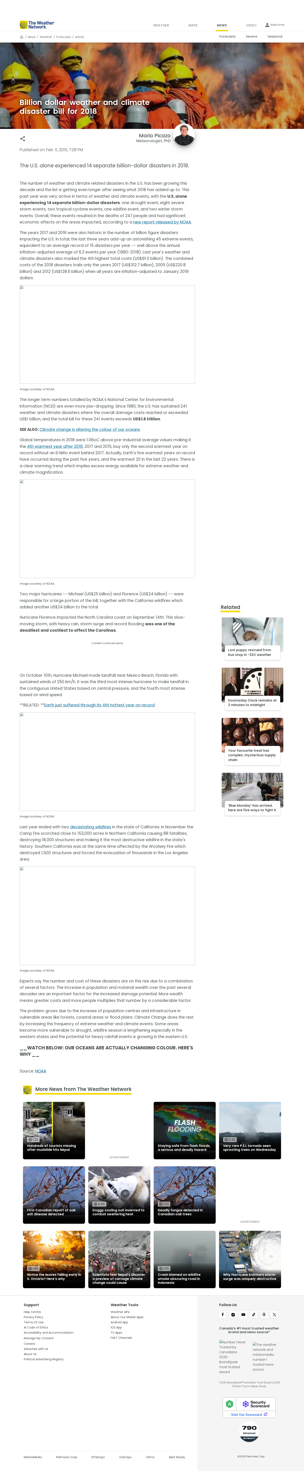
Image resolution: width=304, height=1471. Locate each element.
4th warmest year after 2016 (55, 446)
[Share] (23, 139)
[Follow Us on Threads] (264, 1315)
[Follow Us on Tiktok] (254, 1315)
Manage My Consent (39, 1338)
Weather (46, 37)
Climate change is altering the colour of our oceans (89, 429)
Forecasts (63, 37)
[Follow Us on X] (274, 1315)
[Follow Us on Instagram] (233, 1315)
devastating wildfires (90, 827)
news (32, 37)
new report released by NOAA (162, 222)
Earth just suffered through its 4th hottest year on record (99, 705)
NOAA (40, 1071)
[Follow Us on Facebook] (223, 1315)
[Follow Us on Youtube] (243, 1315)
